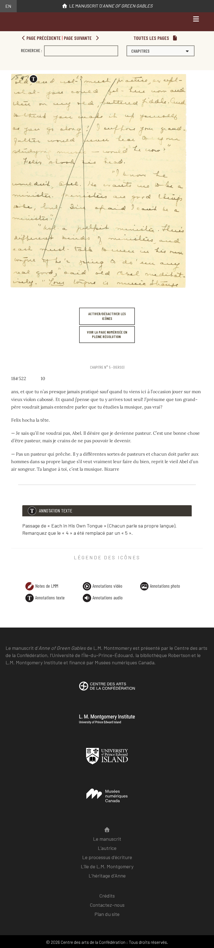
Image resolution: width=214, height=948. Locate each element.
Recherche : (31, 50)
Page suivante (78, 38)
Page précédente (43, 38)
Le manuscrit (107, 839)
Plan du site (107, 914)
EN (8, 6)
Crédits (107, 896)
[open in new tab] (107, 690)
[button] (160, 50)
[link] (12, 355)
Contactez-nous (107, 905)
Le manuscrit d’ (109, 5)
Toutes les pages (151, 38)
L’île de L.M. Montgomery (107, 866)
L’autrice (107, 848)
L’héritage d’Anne (107, 875)
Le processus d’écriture (107, 857)
